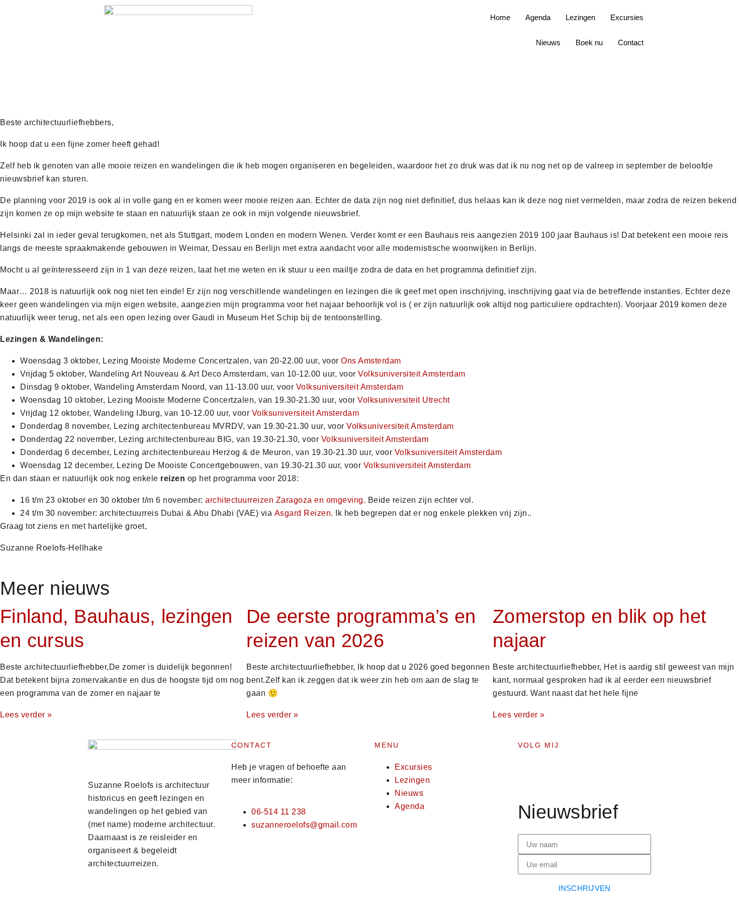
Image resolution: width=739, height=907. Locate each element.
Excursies (626, 17)
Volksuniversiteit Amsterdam (412, 374)
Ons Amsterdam (371, 360)
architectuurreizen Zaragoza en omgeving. (286, 500)
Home (500, 17)
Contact (630, 42)
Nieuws (548, 42)
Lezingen (580, 17)
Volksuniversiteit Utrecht (403, 400)
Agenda (537, 17)
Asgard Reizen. (303, 513)
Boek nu (589, 42)
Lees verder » (26, 714)
